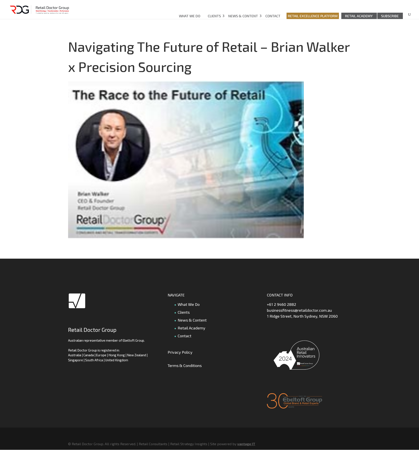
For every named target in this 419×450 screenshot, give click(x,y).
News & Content (243, 16)
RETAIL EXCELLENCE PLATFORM (313, 16)
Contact (272, 16)
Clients (214, 16)
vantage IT (246, 444)
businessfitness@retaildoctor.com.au (299, 310)
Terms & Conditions (185, 365)
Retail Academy (359, 16)
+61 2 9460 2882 (281, 304)
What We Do (189, 16)
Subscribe (390, 16)
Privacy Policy (180, 352)
